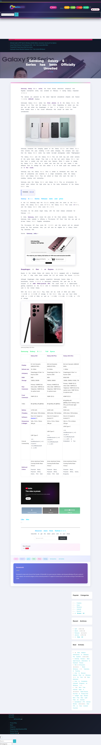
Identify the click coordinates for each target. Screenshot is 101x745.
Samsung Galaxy (53, 559)
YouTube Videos (14, 733)
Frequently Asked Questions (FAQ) (18, 729)
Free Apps (86, 7)
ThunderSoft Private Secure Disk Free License (21, 47)
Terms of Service (14, 731)
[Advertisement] (50, 28)
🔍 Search (79, 7)
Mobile (34, 559)
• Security (78, 611)
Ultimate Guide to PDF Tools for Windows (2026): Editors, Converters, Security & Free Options (33, 43)
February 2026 (81, 633)
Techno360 (11, 715)
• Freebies (78, 603)
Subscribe (62, 538)
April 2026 (79, 629)
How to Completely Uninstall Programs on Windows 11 (80, 683)
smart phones (61, 559)
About (11, 725)
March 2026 (80, 631)
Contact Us (12, 727)
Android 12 (22, 559)
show (31, 192)
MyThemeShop (17, 719)
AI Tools (73, 7)
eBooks (62, 8)
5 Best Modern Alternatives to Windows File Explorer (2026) (81, 654)
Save (28, 548)
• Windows (78, 607)
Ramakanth (20, 567)
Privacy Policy (13, 723)
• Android (78, 609)
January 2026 (80, 635)
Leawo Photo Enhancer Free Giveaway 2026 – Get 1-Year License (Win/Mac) (29, 45)
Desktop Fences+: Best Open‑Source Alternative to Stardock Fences (81, 661)
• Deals (77, 605)
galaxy (28, 559)
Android (67, 7)
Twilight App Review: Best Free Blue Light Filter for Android (80, 697)
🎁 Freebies (53, 7)
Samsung (45, 559)
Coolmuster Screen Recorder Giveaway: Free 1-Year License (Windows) (27, 49)
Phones (39, 559)
